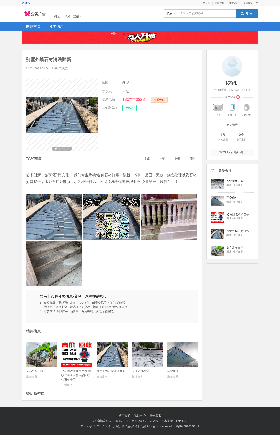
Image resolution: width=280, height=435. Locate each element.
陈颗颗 (232, 82)
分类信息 (56, 26)
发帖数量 (223, 139)
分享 (162, 158)
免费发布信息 (250, 3)
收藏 (147, 158)
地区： (107, 83)
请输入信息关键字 (191, 13)
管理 (192, 158)
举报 (177, 158)
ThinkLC (181, 420)
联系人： (108, 91)
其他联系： (110, 107)
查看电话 (159, 99)
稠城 (57, 16)
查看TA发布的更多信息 (231, 152)
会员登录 (205, 3)
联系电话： (110, 99)
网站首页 (33, 26)
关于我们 (124, 415)
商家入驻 (234, 3)
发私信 (129, 107)
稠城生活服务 (73, 16)
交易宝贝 (241, 139)
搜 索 (249, 13)
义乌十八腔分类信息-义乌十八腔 (125, 426)
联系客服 (155, 415)
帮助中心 (27, 3)
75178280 (151, 420)
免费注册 (219, 3)
